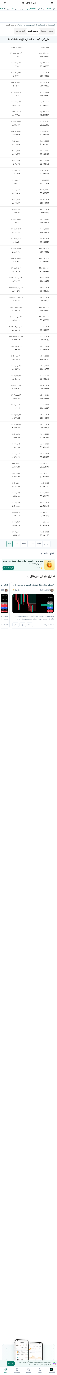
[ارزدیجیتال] (28, 3)
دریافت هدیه (8, 568)
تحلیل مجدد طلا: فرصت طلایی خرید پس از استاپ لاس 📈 (33, 585)
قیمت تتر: (41, 9)
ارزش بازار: (6, 9)
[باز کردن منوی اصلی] (52, 3)
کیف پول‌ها (20, 31)
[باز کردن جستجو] (5, 3)
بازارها (43, 31)
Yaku (51, 31)
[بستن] (4, 1363)
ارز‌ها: (53, 9)
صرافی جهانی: (19, 9)
